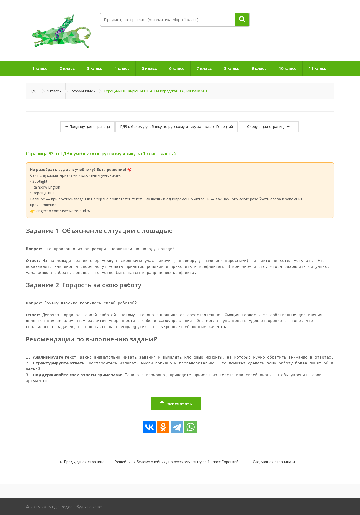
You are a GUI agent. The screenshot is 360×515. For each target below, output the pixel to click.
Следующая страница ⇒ (268, 126)
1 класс (39, 68)
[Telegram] (177, 427)
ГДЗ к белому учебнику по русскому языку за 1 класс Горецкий (176, 126)
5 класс (149, 68)
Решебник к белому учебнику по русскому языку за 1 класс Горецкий (177, 461)
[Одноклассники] (163, 427)
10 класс (287, 68)
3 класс (94, 68)
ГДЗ (34, 90)
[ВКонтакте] (149, 427)
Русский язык (81, 90)
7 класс (204, 68)
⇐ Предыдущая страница (87, 126)
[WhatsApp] (190, 427)
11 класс (317, 68)
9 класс (258, 68)
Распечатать (178, 403)
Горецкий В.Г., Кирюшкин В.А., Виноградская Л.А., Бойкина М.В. (155, 90)
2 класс (67, 68)
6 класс (176, 68)
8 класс (231, 68)
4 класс (121, 68)
